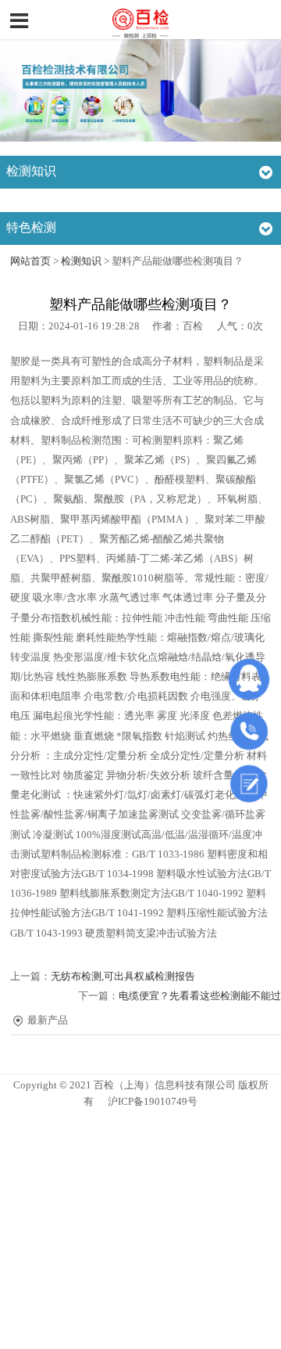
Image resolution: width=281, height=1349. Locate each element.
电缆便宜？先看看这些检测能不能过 (200, 996)
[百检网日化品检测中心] (140, 21)
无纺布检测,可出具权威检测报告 (123, 976)
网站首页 (30, 261)
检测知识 (81, 261)
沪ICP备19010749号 (152, 1101)
